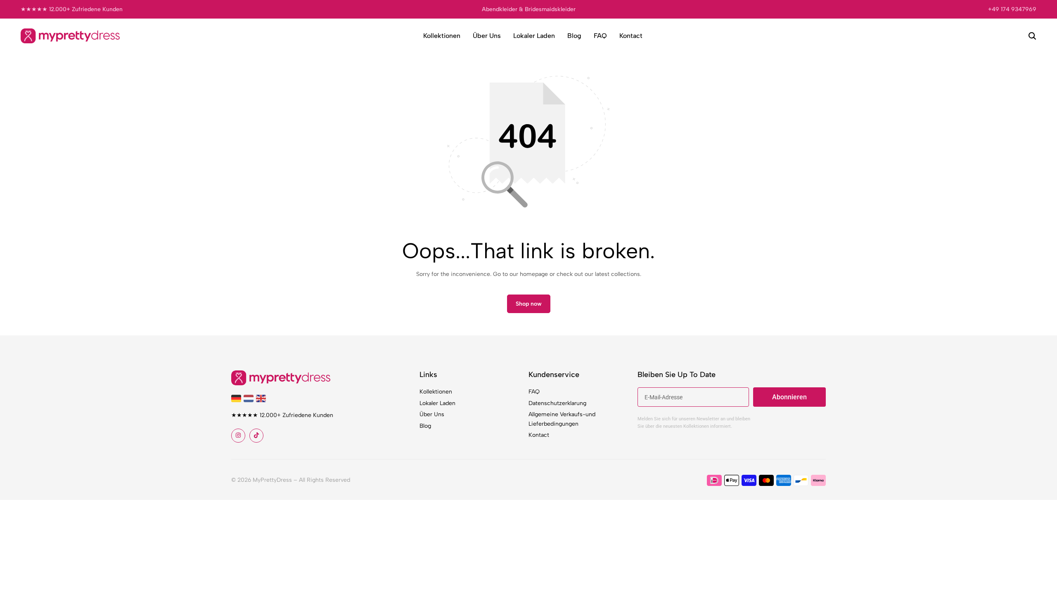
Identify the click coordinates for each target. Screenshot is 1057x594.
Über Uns (487, 36)
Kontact (630, 36)
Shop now (529, 303)
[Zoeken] (1032, 36)
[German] (237, 397)
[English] (262, 397)
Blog (574, 36)
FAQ (600, 36)
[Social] (238, 436)
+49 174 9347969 (1012, 9)
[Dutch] (250, 397)
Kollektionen (441, 36)
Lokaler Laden (534, 36)
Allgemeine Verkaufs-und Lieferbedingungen (561, 419)
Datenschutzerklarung (557, 403)
